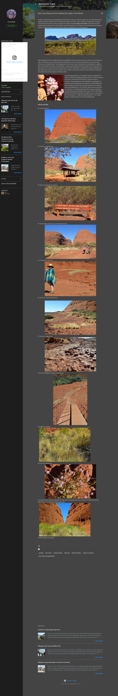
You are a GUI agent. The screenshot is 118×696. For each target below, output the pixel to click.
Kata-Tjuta (67, 553)
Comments (7, 193)
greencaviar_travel (13, 79)
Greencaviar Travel (47, 4)
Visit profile (11, 25)
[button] (102, 13)
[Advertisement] (70, 607)
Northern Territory (76, 553)
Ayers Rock (48, 553)
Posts (5, 192)
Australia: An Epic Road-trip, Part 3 (49, 630)
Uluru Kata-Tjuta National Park (47, 556)
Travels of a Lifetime (88, 553)
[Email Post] (39, 549)
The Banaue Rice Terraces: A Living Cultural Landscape (7, 139)
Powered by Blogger (71, 680)
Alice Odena (11, 22)
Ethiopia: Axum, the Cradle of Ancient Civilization (54, 662)
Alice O (4, 79)
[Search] (105, 4)
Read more (99, 641)
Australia (41, 553)
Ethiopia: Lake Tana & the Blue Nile (49, 646)
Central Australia (58, 553)
